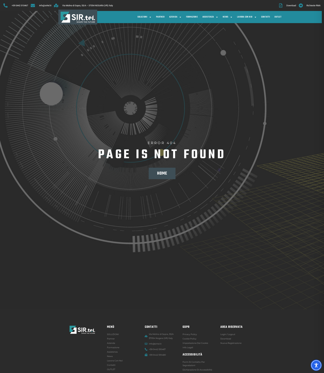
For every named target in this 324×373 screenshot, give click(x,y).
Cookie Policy (189, 338)
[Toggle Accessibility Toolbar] (316, 365)
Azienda (173, 17)
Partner (160, 17)
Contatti (265, 17)
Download (225, 338)
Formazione (192, 17)
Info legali (188, 347)
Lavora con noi (244, 17)
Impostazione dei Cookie (195, 343)
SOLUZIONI (142, 17)
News (225, 17)
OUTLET (278, 17)
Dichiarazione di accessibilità (197, 369)
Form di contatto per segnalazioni (194, 364)
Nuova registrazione (230, 343)
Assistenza (208, 17)
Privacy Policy (190, 334)
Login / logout (227, 334)
